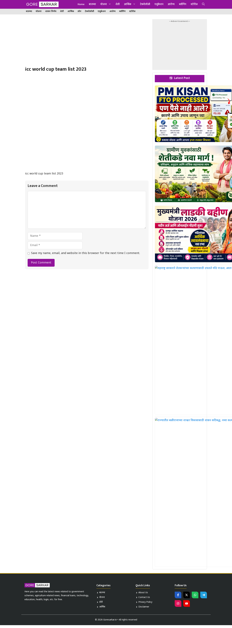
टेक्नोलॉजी (145, 4)
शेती (118, 4)
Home (81, 4)
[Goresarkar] (42, 4)
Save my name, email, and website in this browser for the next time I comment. (85, 253)
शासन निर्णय (50, 11)
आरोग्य (171, 4)
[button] (203, 4)
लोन (79, 11)
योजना (103, 4)
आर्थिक (127, 4)
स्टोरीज (194, 4)
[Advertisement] (87, 42)
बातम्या (92, 4)
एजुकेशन (159, 4)
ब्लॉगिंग (182, 4)
